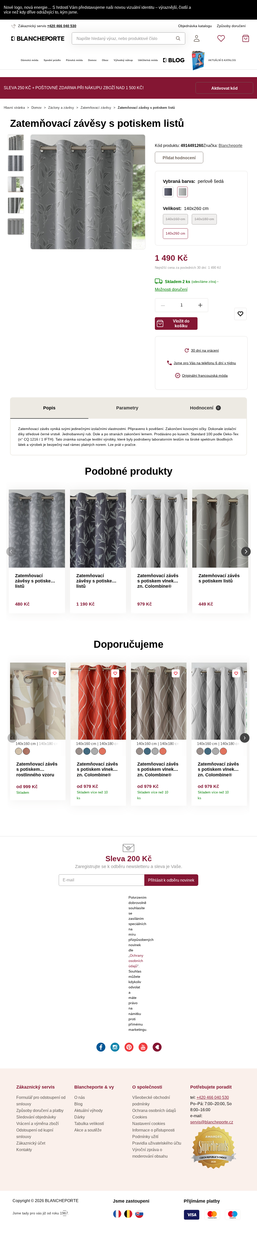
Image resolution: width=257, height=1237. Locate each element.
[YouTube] (142, 1047)
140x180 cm (204, 219)
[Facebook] (100, 1047)
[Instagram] (114, 1047)
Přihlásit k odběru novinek (171, 880)
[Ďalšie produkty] (246, 551)
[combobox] (120, 38)
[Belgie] (129, 1214)
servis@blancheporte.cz (211, 1122)
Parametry (127, 407)
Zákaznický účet (30, 1143)
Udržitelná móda (148, 60)
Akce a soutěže (88, 1130)
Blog (78, 1104)
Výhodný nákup (123, 60)
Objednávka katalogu (195, 26)
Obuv (105, 60)
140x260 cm (175, 233)
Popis (49, 407)
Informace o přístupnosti (153, 1130)
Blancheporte (230, 145)
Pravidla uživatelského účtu (156, 1143)
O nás (79, 1097)
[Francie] (118, 1214)
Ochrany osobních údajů (135, 960)
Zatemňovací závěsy (96, 108)
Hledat (176, 38)
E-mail (68, 880)
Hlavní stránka (14, 108)
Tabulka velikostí (89, 1123)
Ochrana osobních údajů (154, 1110)
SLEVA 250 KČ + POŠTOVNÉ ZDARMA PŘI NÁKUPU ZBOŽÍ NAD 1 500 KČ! (74, 87)
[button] (12, 738)
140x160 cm (175, 219)
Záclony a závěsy (61, 108)
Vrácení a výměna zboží (37, 1123)
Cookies (139, 1117)
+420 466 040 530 (61, 26)
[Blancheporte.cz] (37, 38)
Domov (92, 60)
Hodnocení (204, 407)
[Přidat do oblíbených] (240, 314)
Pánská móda (74, 60)
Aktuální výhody (88, 1110)
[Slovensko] (140, 1214)
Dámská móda (29, 60)
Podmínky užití (145, 1136)
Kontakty (24, 1149)
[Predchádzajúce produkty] (11, 551)
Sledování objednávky (36, 1117)
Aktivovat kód (224, 88)
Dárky (79, 1117)
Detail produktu (59, 790)
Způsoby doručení (231, 26)
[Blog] (156, 1047)
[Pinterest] (128, 1047)
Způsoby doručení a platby (39, 1110)
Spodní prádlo (52, 60)
